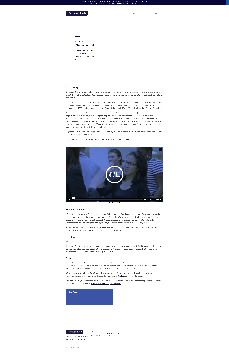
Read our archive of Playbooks (130, 276)
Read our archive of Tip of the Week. (106, 283)
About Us (159, 14)
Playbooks (137, 14)
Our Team (73, 292)
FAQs (108, 335)
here (137, 3)
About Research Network (113, 333)
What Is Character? (95, 335)
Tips (148, 14)
